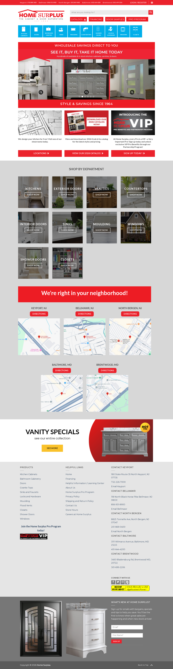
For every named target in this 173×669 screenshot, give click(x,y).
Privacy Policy (73, 496)
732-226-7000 (118, 482)
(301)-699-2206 (117, 2)
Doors (23, 483)
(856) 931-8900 (51, 2)
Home (69, 474)
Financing (70, 479)
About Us (70, 488)
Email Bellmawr (119, 509)
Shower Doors (27, 514)
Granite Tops (26, 488)
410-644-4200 (118, 549)
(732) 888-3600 (31, 2)
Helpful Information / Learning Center (85, 483)
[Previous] (24, 74)
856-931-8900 (118, 504)
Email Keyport (118, 486)
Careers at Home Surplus (78, 514)
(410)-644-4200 (95, 2)
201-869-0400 (118, 527)
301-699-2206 (118, 567)
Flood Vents (26, 505)
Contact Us (71, 505)
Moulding (25, 501)
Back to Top (143, 665)
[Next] (149, 74)
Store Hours (72, 510)
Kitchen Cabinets (28, 474)
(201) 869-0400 (75, 2)
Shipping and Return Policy (80, 501)
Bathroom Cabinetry (30, 479)
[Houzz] (127, 582)
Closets (23, 510)
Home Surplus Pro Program (80, 492)
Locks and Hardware (30, 496)
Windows (24, 519)
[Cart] (152, 2)
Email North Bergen (121, 531)
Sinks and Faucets (29, 492)
